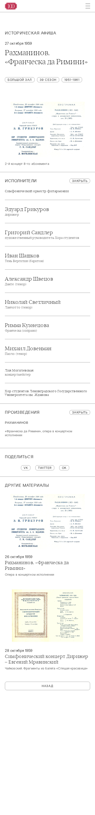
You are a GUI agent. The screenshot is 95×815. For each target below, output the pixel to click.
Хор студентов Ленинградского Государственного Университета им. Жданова (46, 393)
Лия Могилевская (19, 372)
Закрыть (80, 181)
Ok (64, 468)
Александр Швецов (29, 281)
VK (26, 468)
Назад (47, 686)
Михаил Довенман (28, 350)
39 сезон (48, 80)
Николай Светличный (33, 304)
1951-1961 (72, 80)
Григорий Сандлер (42, 234)
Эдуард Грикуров (27, 211)
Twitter (45, 468)
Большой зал (20, 80)
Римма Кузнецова (27, 327)
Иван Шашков (24, 258)
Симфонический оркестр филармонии (37, 191)
